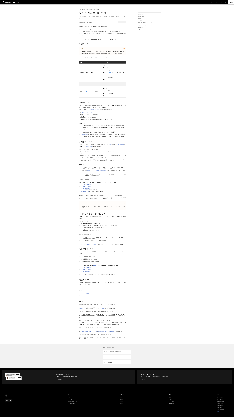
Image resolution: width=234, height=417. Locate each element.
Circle (170, 399)
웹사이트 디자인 (220, 399)
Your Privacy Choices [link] (224, 411)
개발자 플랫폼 (171, 401)
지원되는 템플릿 (142, 20)
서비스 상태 (70, 399)
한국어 (7, 400)
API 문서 (170, 397)
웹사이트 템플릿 (220, 397)
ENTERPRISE (171, 403)
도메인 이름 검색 (220, 401)
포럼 (121, 397)
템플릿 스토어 (141, 27)
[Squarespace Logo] (6, 395)
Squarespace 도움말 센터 (85, 9)
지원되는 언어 (141, 14)
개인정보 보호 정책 (220, 409)
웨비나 (121, 401)
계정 (92, 9)
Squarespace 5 (71, 403)
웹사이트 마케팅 (220, 405)
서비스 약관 (219, 407)
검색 (232, 2)
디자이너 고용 (122, 399)
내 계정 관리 (96, 9)
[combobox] (122, 22)
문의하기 (69, 397)
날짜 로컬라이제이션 (142, 25)
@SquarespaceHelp (72, 401)
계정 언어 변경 (141, 16)
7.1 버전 (109, 72)
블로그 (121, 403)
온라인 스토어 (220, 403)
